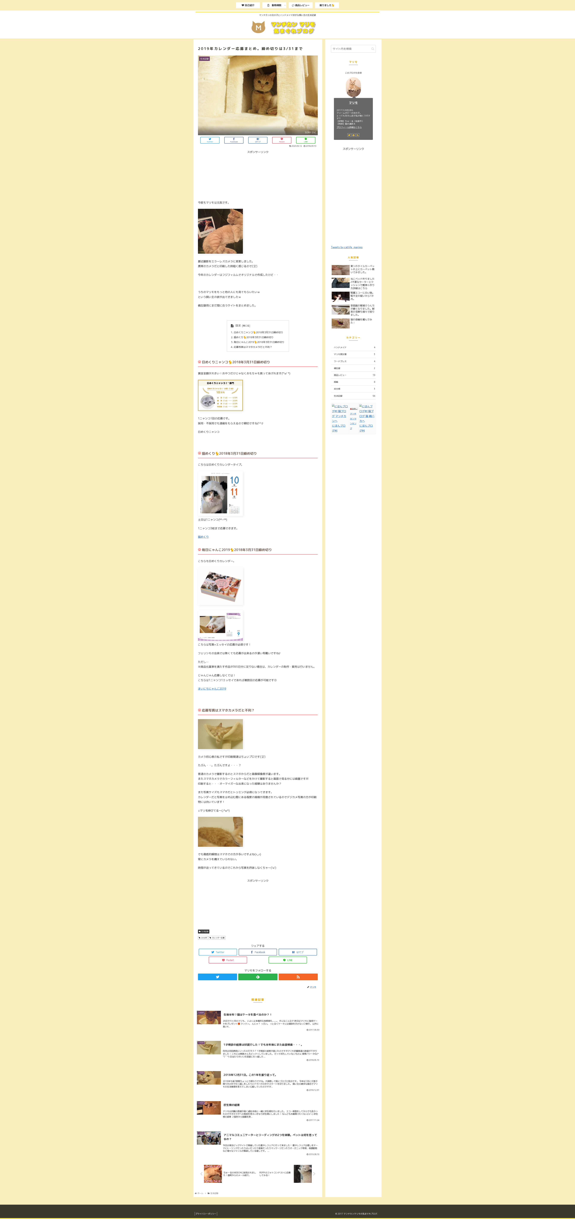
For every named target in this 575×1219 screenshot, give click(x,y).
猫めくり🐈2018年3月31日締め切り (254, 337)
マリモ (353, 103)
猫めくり (203, 537)
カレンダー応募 (218, 937)
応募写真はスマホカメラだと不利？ (253, 347)
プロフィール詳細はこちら (349, 127)
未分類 (354, 388)
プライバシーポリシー (205, 1213)
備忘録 (354, 368)
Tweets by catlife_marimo (347, 247)
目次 (238, 325)
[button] (372, 49)
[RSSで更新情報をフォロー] (298, 977)
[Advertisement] (258, 176)
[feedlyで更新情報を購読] (257, 977)
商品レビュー (354, 375)
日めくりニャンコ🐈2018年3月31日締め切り (258, 332)
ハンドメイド (354, 347)
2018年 (204, 937)
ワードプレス (354, 361)
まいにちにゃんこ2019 (212, 689)
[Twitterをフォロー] (217, 977)
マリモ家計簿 (354, 354)
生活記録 (204, 931)
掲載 (354, 382)
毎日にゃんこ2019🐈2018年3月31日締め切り (259, 342)
